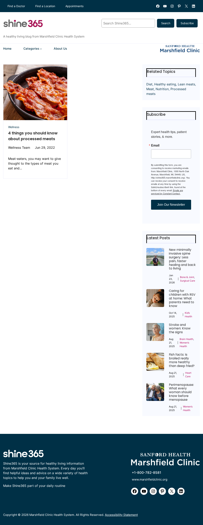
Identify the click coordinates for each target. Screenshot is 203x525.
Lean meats (186, 84)
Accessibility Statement (121, 515)
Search (165, 23)
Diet (149, 84)
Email (155, 145)
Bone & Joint (187, 277)
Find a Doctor (16, 6)
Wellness (13, 127)
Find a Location (45, 6)
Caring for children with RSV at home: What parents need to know (182, 298)
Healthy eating (165, 84)
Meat (150, 89)
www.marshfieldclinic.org (149, 479)
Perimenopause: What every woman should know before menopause (181, 392)
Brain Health (186, 339)
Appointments (74, 6)
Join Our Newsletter (171, 204)
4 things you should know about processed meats (32, 136)
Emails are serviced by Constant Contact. (167, 192)
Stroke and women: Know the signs (180, 328)
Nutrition (162, 89)
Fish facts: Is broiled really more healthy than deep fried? (181, 360)
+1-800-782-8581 (146, 473)
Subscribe (187, 23)
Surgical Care (187, 280)
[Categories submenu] (41, 49)
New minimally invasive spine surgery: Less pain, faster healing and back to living (182, 259)
